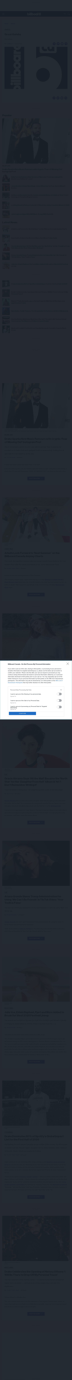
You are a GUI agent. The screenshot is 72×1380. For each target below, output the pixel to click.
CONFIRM (22, 713)
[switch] (59, 694)
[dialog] (36, 690)
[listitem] (36, 690)
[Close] (68, 664)
